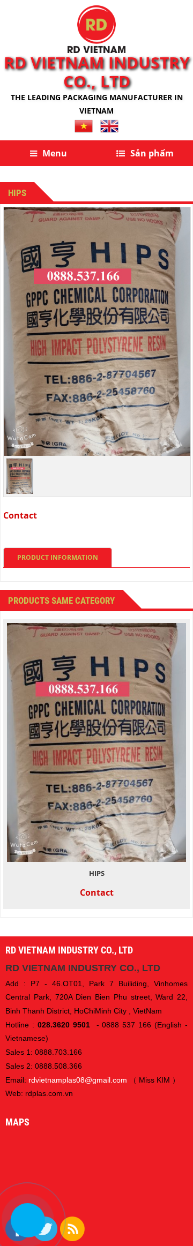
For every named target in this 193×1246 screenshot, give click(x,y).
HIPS (97, 873)
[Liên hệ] (27, 1220)
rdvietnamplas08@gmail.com (77, 1080)
